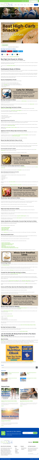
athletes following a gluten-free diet (8, 310)
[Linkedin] (27, 1)
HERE (3, 336)
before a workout (23, 166)
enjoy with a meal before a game (21, 215)
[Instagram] (24, 1)
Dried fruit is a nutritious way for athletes (6, 108)
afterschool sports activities (11, 125)
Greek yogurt (24, 280)
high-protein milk (28, 280)
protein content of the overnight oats (14, 280)
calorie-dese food (19, 217)
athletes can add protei (13, 184)
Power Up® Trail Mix (7, 127)
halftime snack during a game (16, 135)
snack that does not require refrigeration (16, 110)
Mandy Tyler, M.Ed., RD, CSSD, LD (14, 56)
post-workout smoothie (12, 181)
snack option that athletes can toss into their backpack (21, 134)
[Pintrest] (25, 1)
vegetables (5, 84)
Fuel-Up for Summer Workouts (6, 420)
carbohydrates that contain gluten (22, 307)
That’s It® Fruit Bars (14, 127)
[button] (3, 51)
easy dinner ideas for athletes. (24, 331)
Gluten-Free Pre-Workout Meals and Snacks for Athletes (28, 324)
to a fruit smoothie (18, 184)
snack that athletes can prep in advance (16, 273)
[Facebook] (22, 1)
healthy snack (6, 232)
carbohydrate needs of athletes (11, 65)
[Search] (37, 1)
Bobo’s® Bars (4, 230)
